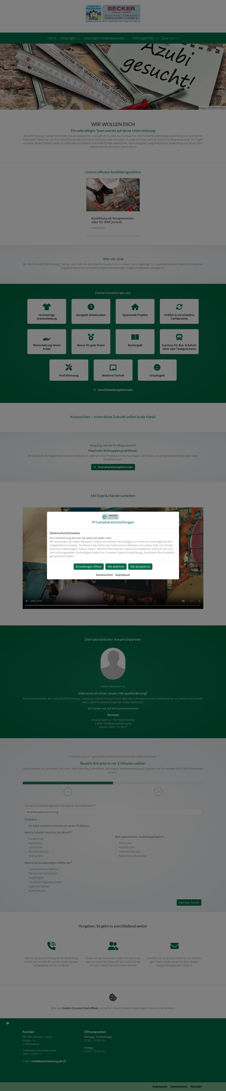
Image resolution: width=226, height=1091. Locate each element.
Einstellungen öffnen (89, 566)
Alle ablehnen (116, 566)
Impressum (122, 575)
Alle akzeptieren (140, 566)
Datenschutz (104, 575)
